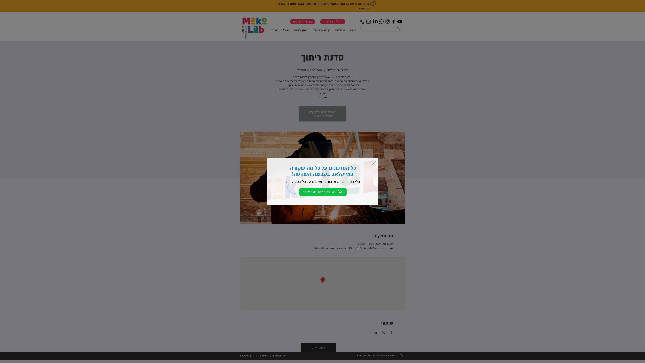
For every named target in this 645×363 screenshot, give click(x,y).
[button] (373, 163)
